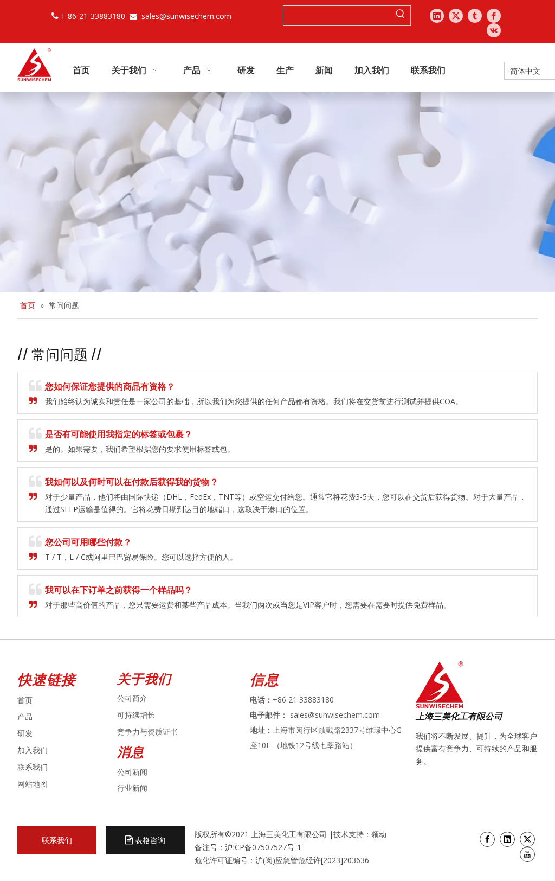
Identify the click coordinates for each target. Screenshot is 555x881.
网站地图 (32, 783)
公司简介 (132, 698)
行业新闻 (132, 788)
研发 (25, 733)
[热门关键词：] (400, 15)
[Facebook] (494, 16)
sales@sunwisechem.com (186, 16)
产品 (25, 716)
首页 (25, 700)
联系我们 (32, 767)
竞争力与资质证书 (147, 731)
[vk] (494, 30)
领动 (380, 834)
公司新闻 (132, 772)
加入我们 (32, 750)
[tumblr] (475, 16)
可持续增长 (136, 715)
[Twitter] (456, 16)
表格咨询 (149, 840)
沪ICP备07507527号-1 (263, 847)
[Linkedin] (437, 16)
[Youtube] (527, 854)
